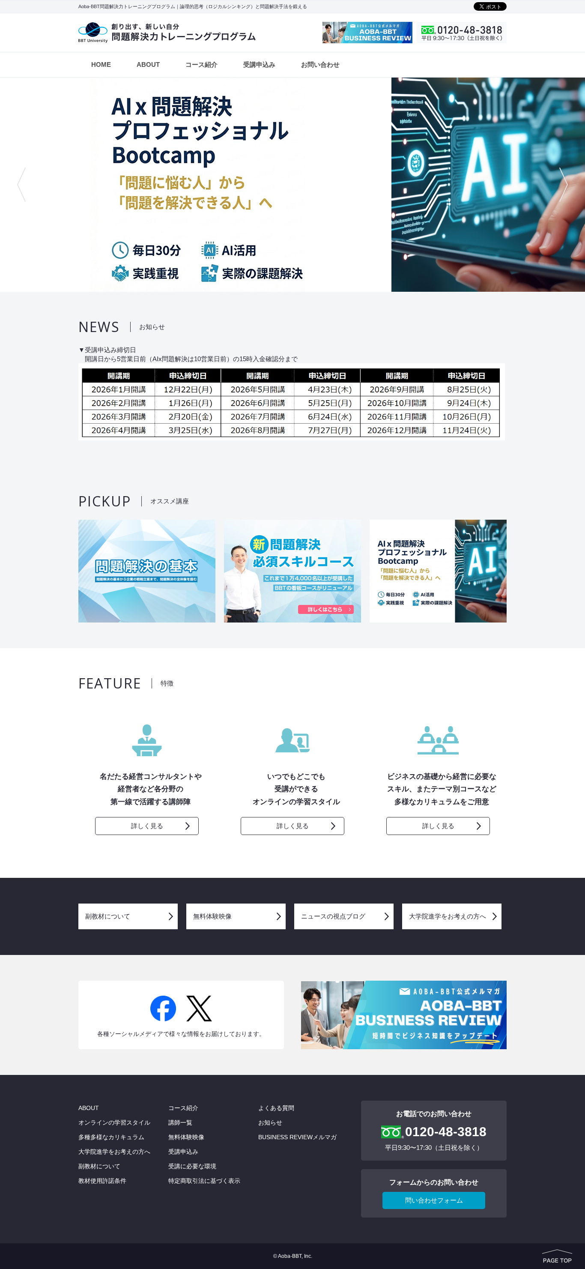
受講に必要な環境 (192, 1166)
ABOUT (148, 64)
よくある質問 (276, 1107)
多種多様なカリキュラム (111, 1137)
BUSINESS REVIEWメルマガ (297, 1137)
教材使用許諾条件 (102, 1180)
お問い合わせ (320, 64)
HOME (101, 64)
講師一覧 (180, 1122)
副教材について (107, 916)
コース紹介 (201, 64)
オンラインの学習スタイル (114, 1122)
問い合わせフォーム (434, 1200)
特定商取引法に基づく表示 (204, 1180)
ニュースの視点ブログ (333, 916)
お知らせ (270, 1122)
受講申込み (259, 64)
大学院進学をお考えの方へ (447, 916)
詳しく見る (147, 825)
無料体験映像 (212, 916)
